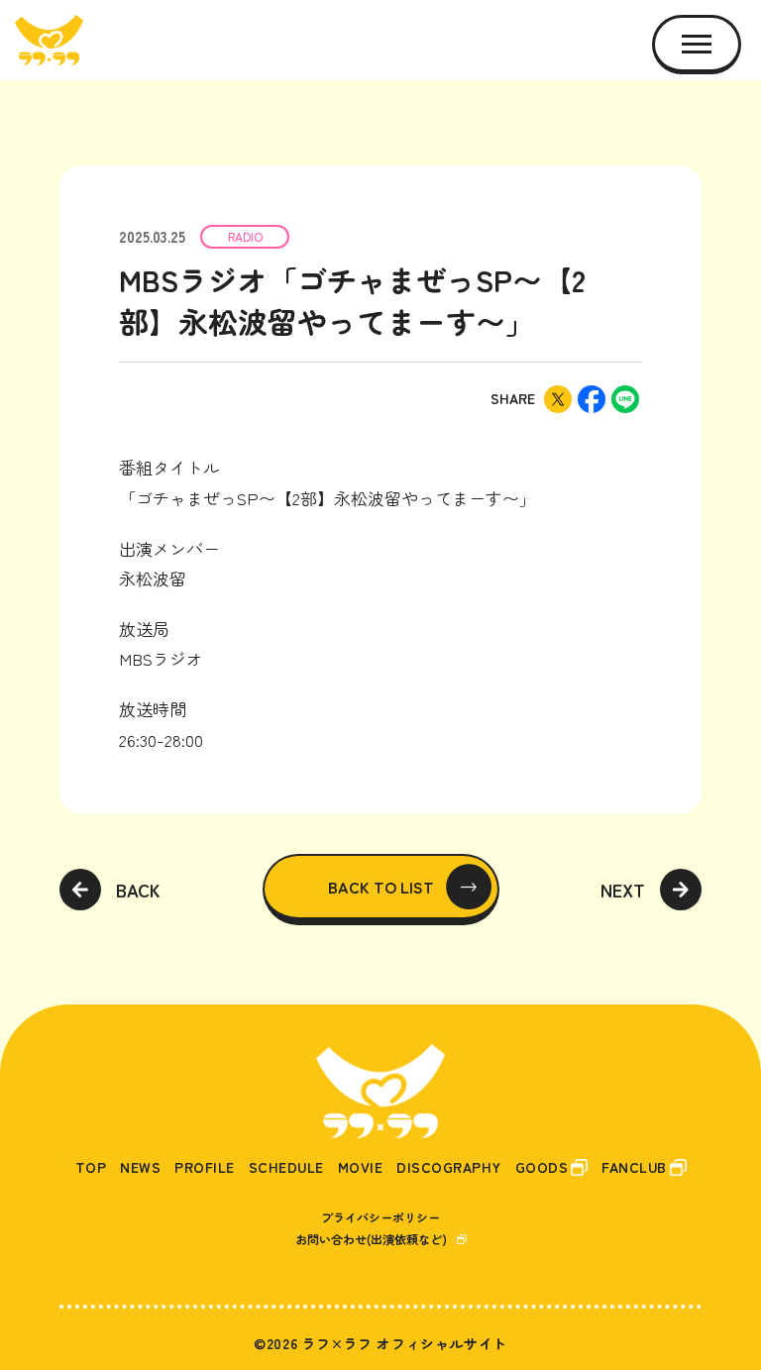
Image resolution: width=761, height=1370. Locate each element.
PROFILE (204, 1167)
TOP (91, 1167)
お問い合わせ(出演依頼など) (371, 1238)
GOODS (542, 1167)
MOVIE (360, 1167)
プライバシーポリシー (380, 1217)
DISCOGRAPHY (448, 1167)
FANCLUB (634, 1167)
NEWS (140, 1167)
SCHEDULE (286, 1167)
